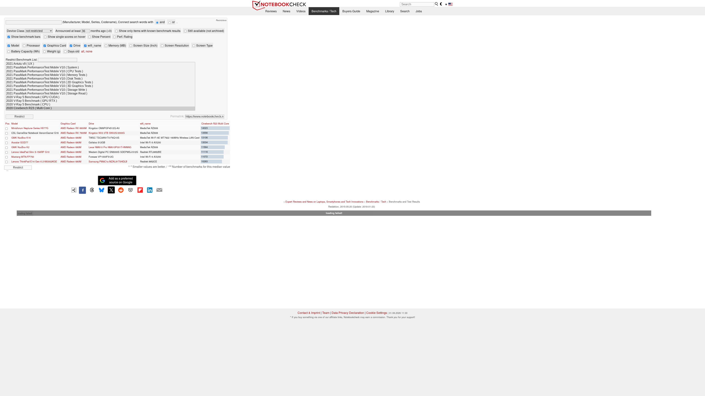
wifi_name (94, 45)
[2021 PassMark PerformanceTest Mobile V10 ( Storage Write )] (100, 90)
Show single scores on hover (66, 36)
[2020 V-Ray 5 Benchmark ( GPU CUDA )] (100, 97)
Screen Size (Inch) (145, 45)
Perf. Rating (124, 36)
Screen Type (204, 45)
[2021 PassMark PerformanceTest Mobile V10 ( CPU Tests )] (100, 71)
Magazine (372, 11)
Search (405, 11)
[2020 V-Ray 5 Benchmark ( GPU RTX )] (100, 101)
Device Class (16, 31)
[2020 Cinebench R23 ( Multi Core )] (100, 108)
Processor (33, 45)
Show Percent (100, 36)
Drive (76, 45)
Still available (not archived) (205, 31)
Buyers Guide (351, 11)
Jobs (419, 11)
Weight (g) (53, 51)
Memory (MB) (117, 45)
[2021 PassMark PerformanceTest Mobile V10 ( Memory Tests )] (100, 75)
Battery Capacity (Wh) (25, 51)
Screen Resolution (176, 45)
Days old (73, 51)
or (173, 22)
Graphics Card (56, 45)
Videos (301, 11)
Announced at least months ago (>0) (83, 31)
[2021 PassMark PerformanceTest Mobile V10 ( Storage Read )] (100, 94)
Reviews (271, 11)
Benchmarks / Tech (324, 11)
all (82, 51)
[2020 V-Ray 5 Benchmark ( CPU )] (100, 105)
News (286, 11)
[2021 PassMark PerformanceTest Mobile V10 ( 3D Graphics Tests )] (100, 86)
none (89, 51)
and (162, 22)
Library (389, 11)
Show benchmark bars (25, 36)
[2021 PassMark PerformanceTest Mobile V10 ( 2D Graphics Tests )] (100, 82)
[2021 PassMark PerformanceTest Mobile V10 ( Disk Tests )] (100, 79)
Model (14, 45)
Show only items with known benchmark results (149, 31)
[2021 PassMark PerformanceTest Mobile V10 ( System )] (100, 67)
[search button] (436, 4)
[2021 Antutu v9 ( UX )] (100, 64)
